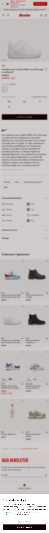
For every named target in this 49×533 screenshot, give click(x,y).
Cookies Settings (24, 522)
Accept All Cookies (24, 528)
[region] (24, 513)
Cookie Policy (23, 514)
